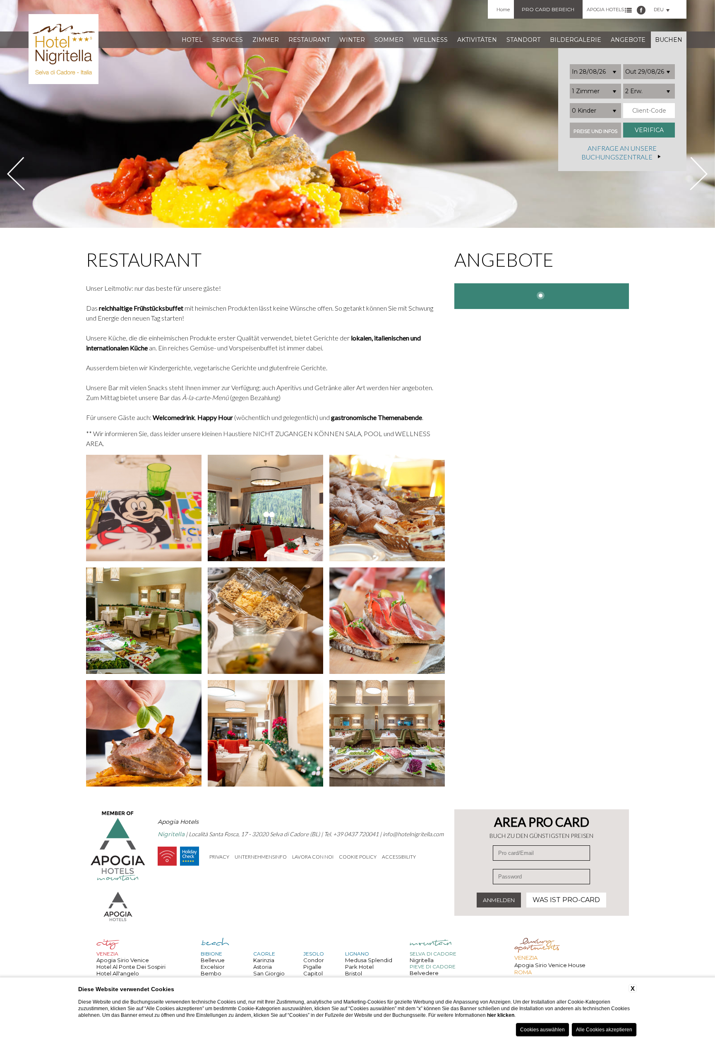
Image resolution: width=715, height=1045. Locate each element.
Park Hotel (359, 966)
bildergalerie (575, 39)
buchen (668, 39)
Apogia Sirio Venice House (549, 965)
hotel (192, 39)
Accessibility (399, 857)
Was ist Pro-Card (566, 900)
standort (523, 39)
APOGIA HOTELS (605, 9)
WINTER (352, 39)
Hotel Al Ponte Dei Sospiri (131, 966)
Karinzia (263, 960)
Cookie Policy (358, 857)
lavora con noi (313, 857)
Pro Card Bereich (548, 9)
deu (659, 9)
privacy (219, 857)
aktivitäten (477, 39)
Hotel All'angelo (117, 973)
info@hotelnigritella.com (413, 833)
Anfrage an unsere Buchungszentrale (619, 152)
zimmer (265, 39)
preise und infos (595, 131)
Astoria (262, 966)
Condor (313, 960)
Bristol (353, 973)
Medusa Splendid (368, 960)
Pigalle (312, 966)
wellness (430, 39)
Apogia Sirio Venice (122, 960)
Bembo (211, 973)
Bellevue (213, 960)
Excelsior (213, 966)
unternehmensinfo (261, 857)
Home (503, 9)
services (227, 39)
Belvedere (424, 973)
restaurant (309, 39)
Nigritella (422, 960)
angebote (628, 39)
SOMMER (388, 39)
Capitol (313, 973)
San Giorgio (269, 973)
